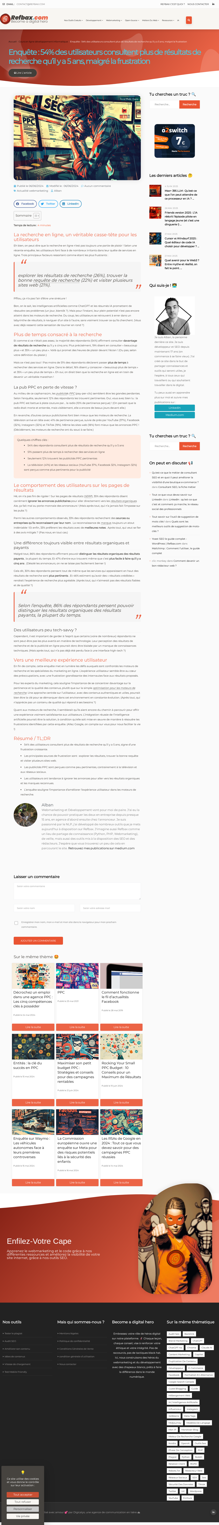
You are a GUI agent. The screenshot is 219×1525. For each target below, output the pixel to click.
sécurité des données (181, 1484)
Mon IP (172, 1429)
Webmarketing (113, 20)
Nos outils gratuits (72, 20)
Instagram (192, 1409)
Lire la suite (33, 1027)
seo (204, 1477)
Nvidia (172, 1443)
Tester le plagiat (13, 1333)
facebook (174, 1375)
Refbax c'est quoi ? (172, 4)
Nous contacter (198, 4)
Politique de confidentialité (74, 1341)
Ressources (167, 20)
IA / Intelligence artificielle (183, 1402)
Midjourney (175, 1422)
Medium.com (175, 415)
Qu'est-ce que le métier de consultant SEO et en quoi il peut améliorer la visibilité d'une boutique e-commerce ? (175, 477)
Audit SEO (10, 1341)
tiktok (201, 1484)
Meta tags (189, 1416)
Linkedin (175, 407)
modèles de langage (198, 1422)
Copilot (199, 1354)
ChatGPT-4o (175, 1347)
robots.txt (174, 1470)
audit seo (174, 1334)
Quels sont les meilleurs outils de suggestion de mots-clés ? (176, 526)
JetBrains (174, 1416)
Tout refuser (23, 1501)
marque (106, 522)
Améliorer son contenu (17, 1348)
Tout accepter (22, 1494)
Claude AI (206, 1347)
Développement (93, 20)
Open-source (131, 20)
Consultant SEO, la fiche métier (177, 487)
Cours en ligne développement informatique (43, 41)
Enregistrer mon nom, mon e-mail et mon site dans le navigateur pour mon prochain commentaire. (68, 924)
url (183, 1491)
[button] (25, 204)
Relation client (177, 1463)
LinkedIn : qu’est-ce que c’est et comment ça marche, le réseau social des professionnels (175, 504)
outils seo (200, 1443)
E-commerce (195, 1368)
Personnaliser (23, 1509)
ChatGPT (197, 1340)
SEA (194, 1477)
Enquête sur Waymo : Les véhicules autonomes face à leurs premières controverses (31, 1147)
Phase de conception (181, 1450)
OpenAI (185, 1443)
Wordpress (196, 1491)
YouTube (173, 1498)
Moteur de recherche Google (185, 1436)
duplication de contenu (182, 1361)
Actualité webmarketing (32, 190)
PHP (200, 1450)
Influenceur (175, 1409)
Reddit (198, 1457)
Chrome (191, 1347)
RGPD (193, 1463)
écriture (187, 1498)
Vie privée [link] (23, 1516)
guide (194, 1388)
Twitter (172, 1491)
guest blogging (177, 1388)
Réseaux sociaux (178, 1477)
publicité (61, 393)
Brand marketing (178, 1340)
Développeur (176, 1368)
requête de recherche (56, 280)
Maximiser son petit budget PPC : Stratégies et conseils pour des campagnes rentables (75, 1072)
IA (178, 20)
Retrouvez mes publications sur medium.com (101, 848)
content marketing (179, 1354)
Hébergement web (179, 1395)
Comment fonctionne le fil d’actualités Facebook (120, 997)
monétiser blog (189, 1429)
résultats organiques (124, 501)
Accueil (12, 41)
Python (186, 1457)
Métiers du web (149, 20)
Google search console (181, 1381)
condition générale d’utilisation (76, 1356)
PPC (72, 393)
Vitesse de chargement (17, 1364)
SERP (88, 496)
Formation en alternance (199, 1375)
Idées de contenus (15, 1356)
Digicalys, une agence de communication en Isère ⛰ (106, 1512)
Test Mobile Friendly (16, 1371)
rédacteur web (193, 1470)
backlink (189, 1334)
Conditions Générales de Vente (76, 1348)
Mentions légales (68, 1333)
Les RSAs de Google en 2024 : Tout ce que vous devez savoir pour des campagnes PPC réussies (121, 1147)
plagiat (173, 1457)
